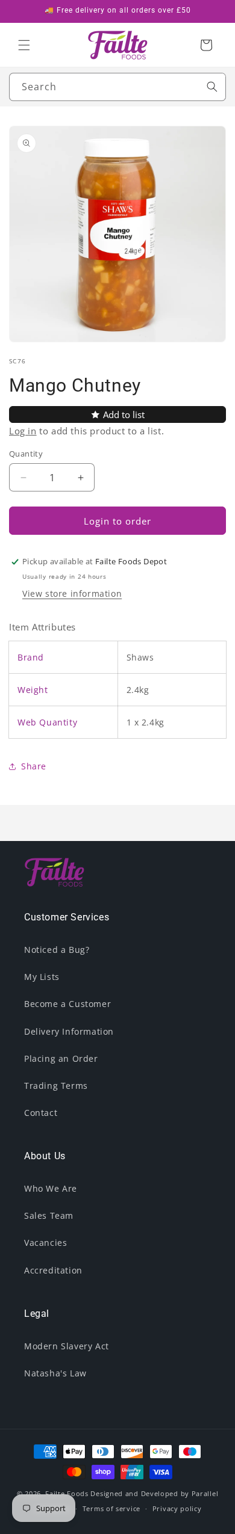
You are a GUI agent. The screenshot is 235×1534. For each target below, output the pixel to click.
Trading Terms (56, 1085)
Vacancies (45, 1242)
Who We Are (50, 1188)
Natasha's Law (55, 1373)
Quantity (26, 453)
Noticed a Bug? (56, 949)
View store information (72, 593)
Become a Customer (67, 1003)
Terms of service (111, 1508)
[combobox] (117, 86)
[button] (24, 45)
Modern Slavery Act (66, 1346)
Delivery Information (69, 1031)
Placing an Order (61, 1058)
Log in (23, 431)
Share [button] (33, 766)
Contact (40, 1112)
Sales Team (49, 1215)
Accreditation (53, 1270)
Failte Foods (66, 1493)
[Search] (212, 86)
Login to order (117, 521)
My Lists (42, 976)
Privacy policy (177, 1508)
